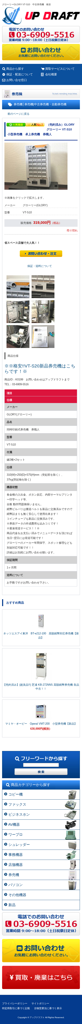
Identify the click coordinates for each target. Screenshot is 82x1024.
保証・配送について (19, 74)
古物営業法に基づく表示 (48, 1008)
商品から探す (15, 68)
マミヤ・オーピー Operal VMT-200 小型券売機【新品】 (41, 723)
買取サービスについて (60, 68)
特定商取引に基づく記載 (16, 1008)
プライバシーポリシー (14, 1003)
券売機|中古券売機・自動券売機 (45, 104)
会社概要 (51, 74)
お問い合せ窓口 (16, 80)
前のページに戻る (18, 113)
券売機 (18, 104)
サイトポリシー (40, 1003)
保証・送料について (39, 266)
